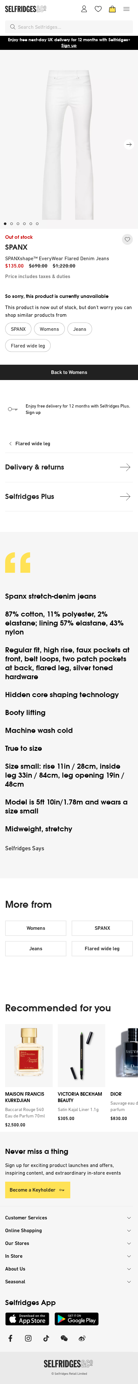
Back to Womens (69, 372)
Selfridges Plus (29, 496)
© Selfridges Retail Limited (69, 1373)
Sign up (69, 45)
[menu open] (126, 9)
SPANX (16, 247)
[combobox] (74, 27)
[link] (27, 1112)
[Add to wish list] (127, 239)
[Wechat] (64, 1342)
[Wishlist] (98, 9)
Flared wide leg (32, 443)
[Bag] (112, 9)
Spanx (17, 596)
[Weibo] (82, 1342)
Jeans (35, 948)
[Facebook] (10, 1342)
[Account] (84, 9)
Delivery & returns (34, 467)
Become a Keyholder (33, 1190)
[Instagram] (28, 1342)
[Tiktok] (46, 1342)
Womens (36, 928)
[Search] (13, 26)
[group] (69, 1078)
